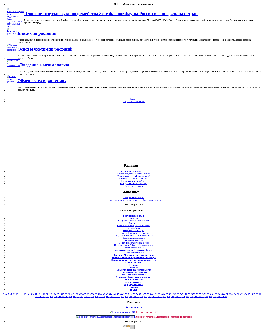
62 (159, 294)
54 (137, 294)
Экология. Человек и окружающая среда (134, 255)
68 (175, 294)
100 (36, 296)
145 (206, 296)
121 (115, 296)
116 (96, 296)
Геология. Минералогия (134, 275)
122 (118, 296)
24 (55, 294)
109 (70, 296)
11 (20, 294)
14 (28, 294)
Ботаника (133, 223)
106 (59, 296)
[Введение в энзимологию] (13, 65)
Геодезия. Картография (134, 238)
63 (161, 294)
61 (156, 294)
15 (30, 294)
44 (110, 294)
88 (230, 294)
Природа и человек (133, 284)
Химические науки (134, 240)
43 (107, 294)
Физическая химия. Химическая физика (133, 250)
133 (161, 296)
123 (122, 296)
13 (25, 294)
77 (200, 294)
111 (78, 296)
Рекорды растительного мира (133, 183)
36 (88, 294)
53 (134, 294)
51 (129, 294)
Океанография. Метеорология (134, 272)
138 (180, 296)
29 (69, 294)
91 (238, 294)
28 (66, 294)
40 (99, 294)
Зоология (133, 218)
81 (211, 294)
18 (39, 294)
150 (225, 296)
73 (189, 294)
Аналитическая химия (133, 252)
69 (178, 294)
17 (36, 294)
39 (96, 294)
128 (141, 296)
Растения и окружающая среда (134, 171)
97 (254, 294)
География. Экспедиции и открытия (134, 277)
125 (130, 296)
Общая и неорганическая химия (134, 243)
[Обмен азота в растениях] (12, 81)
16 (33, 294)
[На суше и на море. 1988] (122, 312)
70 (181, 294)
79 (205, 294)
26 (60, 294)
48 (121, 294)
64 (164, 294)
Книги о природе (134, 307)
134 (164, 296)
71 (183, 294)
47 (118, 294)
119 (107, 296)
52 (131, 294)
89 (232, 294)
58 (148, 294)
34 (82, 294)
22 (50, 294)
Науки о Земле (134, 228)
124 (126, 296)
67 (172, 294)
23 (52, 294)
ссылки (131, 330)
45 (112, 294)
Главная (133, 99)
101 (40, 296)
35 (85, 294)
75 (194, 294)
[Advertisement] (131, 133)
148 (218, 296)
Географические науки (133, 230)
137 (176, 296)
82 (213, 294)
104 (51, 296)
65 (167, 294)
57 (145, 294)
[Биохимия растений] (12, 33)
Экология (134, 287)
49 (123, 294)
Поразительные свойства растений (133, 176)
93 (243, 294)
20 (44, 294)
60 (153, 294)
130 (149, 296)
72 (186, 294)
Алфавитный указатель (134, 101)
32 (77, 294)
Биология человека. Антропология (134, 270)
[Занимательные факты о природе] (67, 11)
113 (85, 296)
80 (208, 294)
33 (80, 294)
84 (219, 294)
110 (74, 296)
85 (222, 294)
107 (63, 296)
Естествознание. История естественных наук (134, 257)
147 (214, 296)
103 (47, 296)
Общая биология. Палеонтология (133, 221)
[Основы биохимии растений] (12, 50)
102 (44, 296)
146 (210, 296)
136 (172, 296)
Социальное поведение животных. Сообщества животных (133, 200)
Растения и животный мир (133, 181)
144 (203, 296)
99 (260, 294)
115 (92, 296)
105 (55, 296)
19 (41, 294)
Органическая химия (134, 248)
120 (111, 296)
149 (222, 296)
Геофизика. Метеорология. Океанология (134, 235)
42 (104, 294)
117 (100, 296)
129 (145, 296)
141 (191, 296)
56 (142, 294)
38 (93, 294)
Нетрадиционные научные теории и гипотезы (133, 260)
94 (246, 294)
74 (191, 294)
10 (17, 294)
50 (126, 294)
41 (101, 294)
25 (58, 294)
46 (115, 294)
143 (199, 296)
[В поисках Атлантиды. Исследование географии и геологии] (105, 317)
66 (170, 294)
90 (235, 294)
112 (81, 296)
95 (249, 294)
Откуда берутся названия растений (133, 174)
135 (168, 296)
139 (183, 296)
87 (227, 294)
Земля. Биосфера (133, 282)
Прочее (133, 289)
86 (224, 294)
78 (202, 294)
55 (140, 294)
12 (22, 294)
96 (252, 294)
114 (89, 296)
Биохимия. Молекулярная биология (133, 225)
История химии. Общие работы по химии (133, 245)
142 (195, 296)
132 (157, 296)
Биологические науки (133, 216)
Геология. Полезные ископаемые (133, 233)
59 (151, 294)
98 (257, 294)
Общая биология (133, 262)
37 (91, 294)
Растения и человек (134, 186)
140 (187, 296)
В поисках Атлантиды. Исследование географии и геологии (163, 317)
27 (63, 294)
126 (134, 296)
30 (71, 294)
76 (197, 294)
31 (74, 294)
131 (153, 296)
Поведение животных (133, 197)
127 (138, 296)
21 (47, 294)
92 (241, 294)
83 (216, 294)
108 (67, 296)
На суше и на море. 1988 (146, 312)
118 (103, 296)
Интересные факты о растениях (133, 178)
